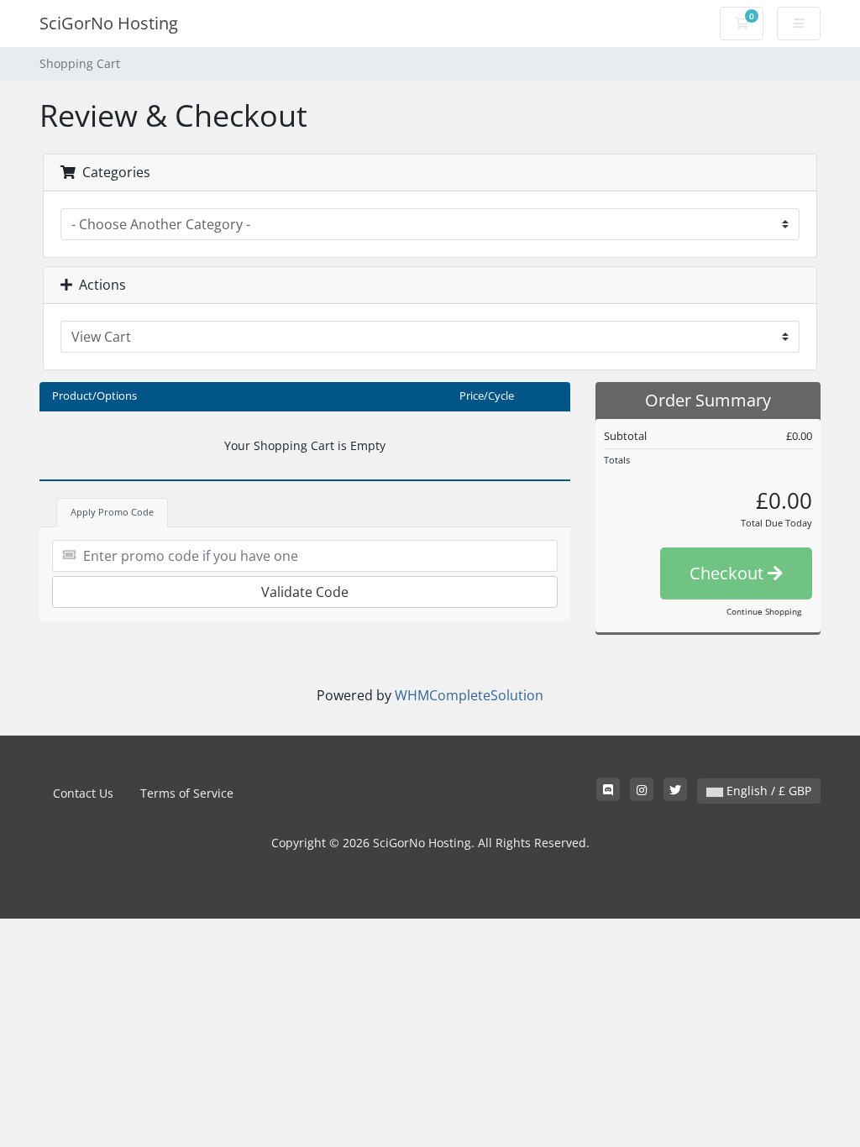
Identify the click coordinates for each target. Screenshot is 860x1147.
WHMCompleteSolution (469, 695)
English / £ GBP (767, 791)
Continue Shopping (763, 611)
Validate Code (305, 592)
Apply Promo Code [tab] (112, 511)
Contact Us (83, 793)
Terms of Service (186, 793)
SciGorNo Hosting (108, 23)
